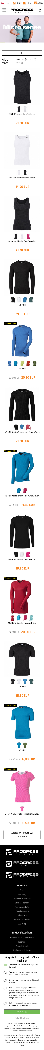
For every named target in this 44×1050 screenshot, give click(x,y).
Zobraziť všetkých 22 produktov (22, 834)
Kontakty (22, 894)
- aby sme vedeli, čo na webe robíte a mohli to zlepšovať (23, 973)
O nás (22, 890)
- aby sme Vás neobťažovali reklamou (24, 981)
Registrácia (22, 941)
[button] (5, 10)
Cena (31, 59)
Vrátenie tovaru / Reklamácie (22, 937)
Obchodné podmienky (22, 950)
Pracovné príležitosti (22, 898)
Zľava (18, 62)
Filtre (22, 53)
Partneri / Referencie (22, 919)
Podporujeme (22, 915)
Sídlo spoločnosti (22, 902)
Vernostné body (22, 946)
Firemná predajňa (22, 907)
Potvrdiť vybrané (22, 1018)
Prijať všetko (22, 1011)
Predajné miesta (22, 911)
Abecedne (20, 59)
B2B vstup (22, 923)
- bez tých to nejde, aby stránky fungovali (23, 965)
